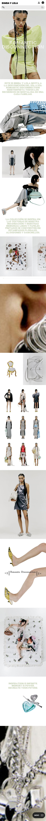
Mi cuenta (39, 2)
